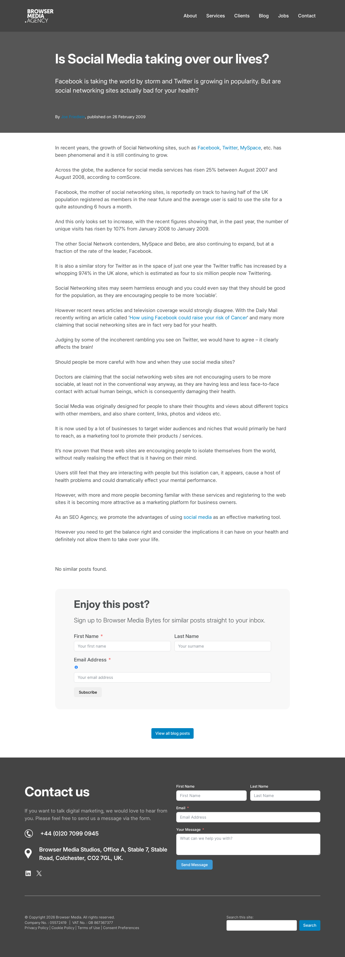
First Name (86, 636)
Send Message (194, 864)
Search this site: (239, 917)
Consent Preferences (121, 928)
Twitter (230, 148)
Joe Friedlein (73, 116)
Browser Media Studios (69, 849)
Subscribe (88, 692)
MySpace (250, 148)
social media (198, 517)
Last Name (186, 636)
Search (309, 925)
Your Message (188, 829)
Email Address (90, 660)
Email (180, 808)
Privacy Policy (36, 928)
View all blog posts (172, 733)
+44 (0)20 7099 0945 (69, 833)
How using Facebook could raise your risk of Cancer (188, 317)
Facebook (209, 148)
